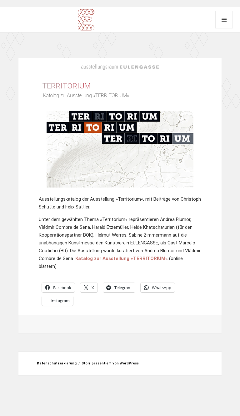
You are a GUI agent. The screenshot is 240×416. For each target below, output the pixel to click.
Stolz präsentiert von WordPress (110, 363)
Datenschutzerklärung (57, 363)
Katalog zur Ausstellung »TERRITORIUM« (121, 258)
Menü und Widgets (224, 19)
